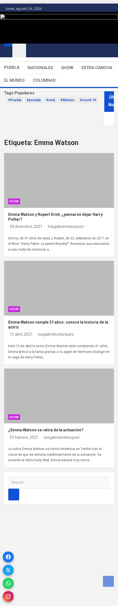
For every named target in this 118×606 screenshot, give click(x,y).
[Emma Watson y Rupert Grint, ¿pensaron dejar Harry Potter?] (18, 166)
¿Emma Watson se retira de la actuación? (45, 430)
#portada (34, 100)
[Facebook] (8, 556)
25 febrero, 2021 (24, 437)
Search (13, 494)
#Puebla (14, 100)
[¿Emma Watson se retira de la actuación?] (18, 382)
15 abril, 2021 (21, 334)
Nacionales (40, 67)
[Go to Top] (108, 581)
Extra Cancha (97, 67)
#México (67, 100)
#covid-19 (88, 100)
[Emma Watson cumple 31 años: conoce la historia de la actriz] (18, 274)
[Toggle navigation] (19, 50)
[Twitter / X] (8, 570)
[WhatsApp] (8, 583)
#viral (50, 100)
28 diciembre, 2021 (26, 226)
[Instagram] (8, 596)
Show (67, 67)
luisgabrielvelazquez (66, 226)
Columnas (44, 80)
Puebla (11, 67)
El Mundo (14, 80)
